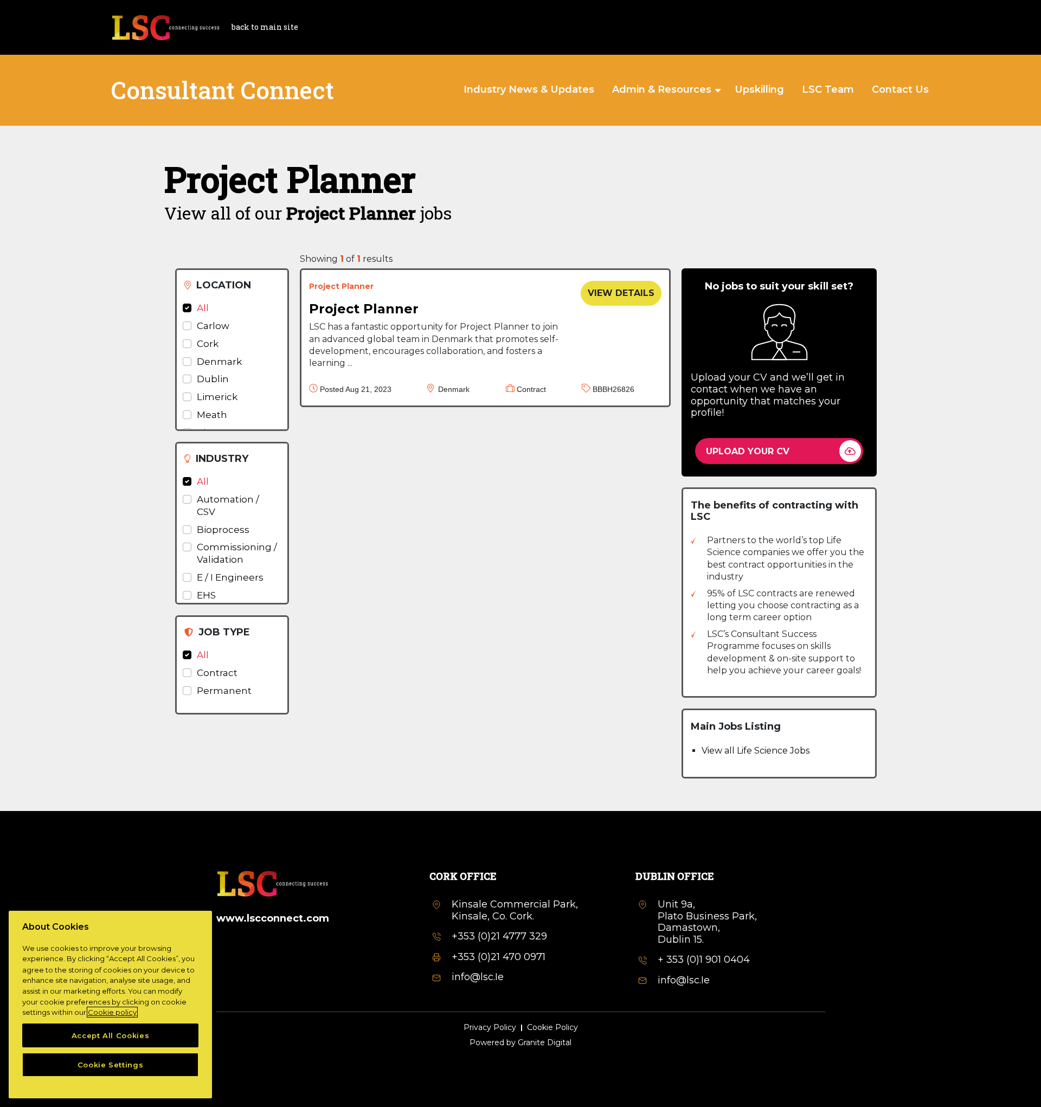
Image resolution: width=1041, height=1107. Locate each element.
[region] (110, 1004)
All (203, 308)
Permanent (224, 690)
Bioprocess (223, 529)
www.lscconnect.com (272, 918)
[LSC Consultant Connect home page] (165, 26)
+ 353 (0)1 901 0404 (704, 960)
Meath (212, 414)
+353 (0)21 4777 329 (499, 936)
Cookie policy (112, 1012)
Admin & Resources (661, 89)
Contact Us (900, 89)
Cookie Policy (552, 1027)
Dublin (213, 379)
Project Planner (364, 309)
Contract (217, 672)
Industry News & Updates (529, 89)
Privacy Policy (490, 1027)
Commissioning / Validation (237, 553)
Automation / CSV (228, 505)
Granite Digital (544, 1042)
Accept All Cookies (111, 1035)
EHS (206, 595)
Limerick (217, 396)
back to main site (265, 27)
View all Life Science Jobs (755, 750)
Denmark (219, 361)
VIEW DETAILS (621, 293)
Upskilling (759, 89)
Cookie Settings (111, 1064)
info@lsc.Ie (478, 977)
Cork (208, 343)
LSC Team (828, 89)
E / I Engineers (230, 577)
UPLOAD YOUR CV (747, 451)
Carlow (213, 325)
